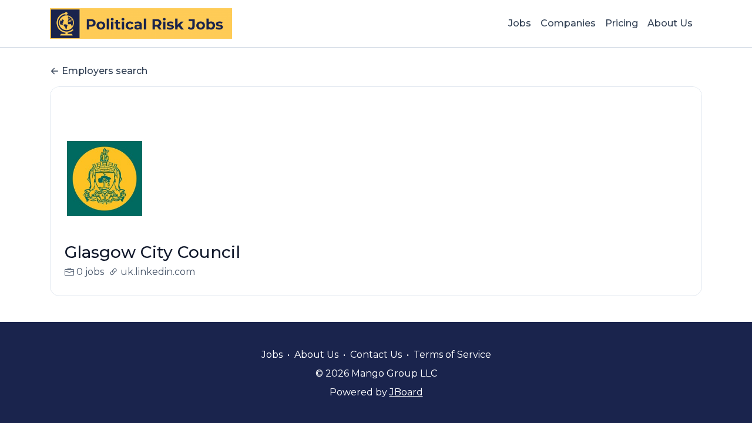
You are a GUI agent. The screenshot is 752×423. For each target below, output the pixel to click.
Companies (568, 23)
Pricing (621, 23)
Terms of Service (452, 354)
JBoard (406, 392)
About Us (670, 23)
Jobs (519, 23)
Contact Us (376, 354)
